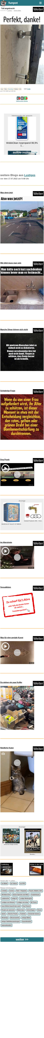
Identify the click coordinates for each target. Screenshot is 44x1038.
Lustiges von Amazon (8, 902)
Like (2, 89)
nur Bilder (5, 883)
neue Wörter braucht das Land (11, 906)
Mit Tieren (34, 902)
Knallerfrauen (35, 894)
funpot (13, 2)
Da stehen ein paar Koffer (11, 682)
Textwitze (23, 913)
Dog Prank (4, 460)
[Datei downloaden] (22, 220)
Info (20, 89)
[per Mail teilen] (22, 99)
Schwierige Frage (7, 391)
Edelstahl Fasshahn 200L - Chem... (33, 521)
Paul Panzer (26, 906)
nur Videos (13, 883)
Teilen (5, 89)
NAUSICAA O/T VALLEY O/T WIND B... (11, 524)
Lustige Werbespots (26, 898)
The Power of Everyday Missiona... (33, 851)
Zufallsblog (5, 864)
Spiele (4, 913)
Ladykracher (5, 898)
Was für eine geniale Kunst (11, 638)
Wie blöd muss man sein (10, 263)
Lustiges (9, 10)
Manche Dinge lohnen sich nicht (14, 330)
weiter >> (22, 939)
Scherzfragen (31, 910)
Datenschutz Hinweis (22, 101)
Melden (16, 89)
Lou (28, 89)
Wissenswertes (15, 917)
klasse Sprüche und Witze (21, 894)
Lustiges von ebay (22, 902)
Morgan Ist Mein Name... (22, 153)
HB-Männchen (6, 894)
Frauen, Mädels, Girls (35, 890)
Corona (11, 890)
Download (10, 89)
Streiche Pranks (13, 913)
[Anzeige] (22, 149)
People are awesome (8, 910)
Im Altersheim (6, 542)
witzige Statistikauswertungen (11, 921)
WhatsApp (5, 917)
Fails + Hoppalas (21, 890)
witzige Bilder (17, 10)
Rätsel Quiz (20, 910)
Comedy (4, 890)
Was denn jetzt (6, 193)
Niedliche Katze (7, 748)
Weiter (38, 9)
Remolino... (11, 854)
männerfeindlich (7, 925)
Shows (39, 910)
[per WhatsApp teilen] (25, 99)
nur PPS (22, 883)
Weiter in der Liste (36, 864)
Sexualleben (5, 587)
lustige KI (14, 898)
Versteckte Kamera (34, 913)
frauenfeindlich (26, 921)
